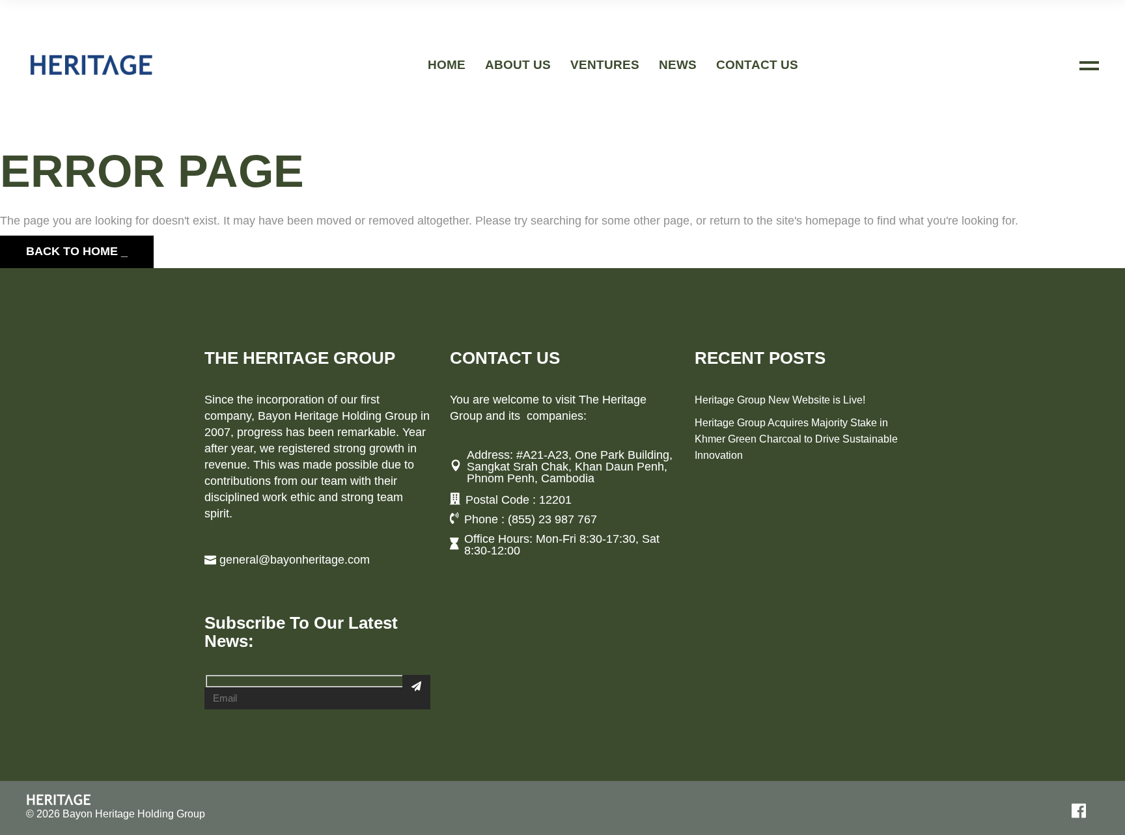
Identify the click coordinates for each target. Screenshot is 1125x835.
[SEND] (416, 686)
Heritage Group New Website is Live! (780, 399)
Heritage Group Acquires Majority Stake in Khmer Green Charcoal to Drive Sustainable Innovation (796, 439)
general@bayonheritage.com (294, 559)
